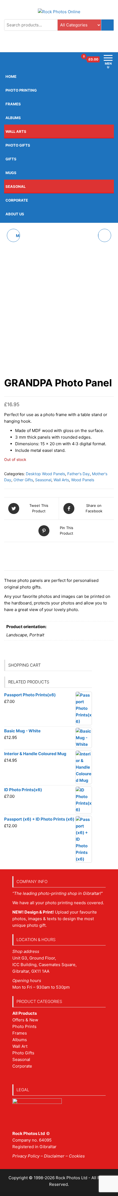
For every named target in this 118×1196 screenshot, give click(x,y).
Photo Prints (24, 1026)
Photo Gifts (17, 145)
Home (10, 76)
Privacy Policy (26, 1156)
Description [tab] (23, 552)
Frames (19, 1033)
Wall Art (19, 1046)
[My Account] (73, 59)
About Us (14, 214)
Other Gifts (23, 479)
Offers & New (25, 1019)
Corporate (16, 200)
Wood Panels (82, 479)
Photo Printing (21, 90)
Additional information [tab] (36, 564)
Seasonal (15, 186)
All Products (24, 1013)
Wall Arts (15, 131)
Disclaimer (54, 1156)
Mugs (10, 173)
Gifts (10, 159)
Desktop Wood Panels (45, 473)
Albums (13, 118)
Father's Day (78, 473)
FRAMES (13, 104)
